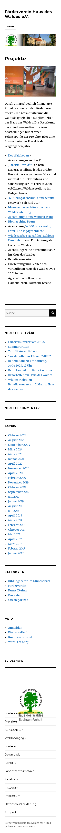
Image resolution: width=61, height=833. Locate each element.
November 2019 (18, 482)
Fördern (10, 746)
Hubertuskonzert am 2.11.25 (26, 342)
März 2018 (15, 520)
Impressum (12, 795)
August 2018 (16, 506)
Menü (10, 26)
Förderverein (17, 585)
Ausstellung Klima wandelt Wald (30, 216)
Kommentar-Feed (20, 637)
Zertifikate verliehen (22, 351)
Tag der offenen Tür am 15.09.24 (29, 356)
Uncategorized (18, 600)
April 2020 (15, 473)
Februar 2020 (17, 477)
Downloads (12, 754)
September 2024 (19, 444)
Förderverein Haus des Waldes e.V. (28, 14)
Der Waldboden (18, 155)
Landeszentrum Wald (19, 771)
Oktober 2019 (17, 487)
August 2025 (16, 440)
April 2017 (15, 539)
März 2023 (15, 454)
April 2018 (15, 515)
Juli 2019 (13, 496)
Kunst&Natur (14, 729)
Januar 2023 (16, 459)
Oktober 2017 (17, 529)
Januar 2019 (16, 501)
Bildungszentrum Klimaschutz (29, 581)
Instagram (11, 787)
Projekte (14, 595)
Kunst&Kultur (17, 590)
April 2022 (15, 463)
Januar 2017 (16, 553)
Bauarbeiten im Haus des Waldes (30, 375)
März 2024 (15, 449)
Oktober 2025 (17, 435)
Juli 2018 (13, 510)
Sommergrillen (18, 346)
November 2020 (18, 468)
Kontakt (10, 762)
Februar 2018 (16, 525)
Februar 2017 (16, 548)
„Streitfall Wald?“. (20, 165)
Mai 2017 (14, 534)
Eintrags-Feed (17, 632)
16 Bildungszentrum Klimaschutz (31, 198)
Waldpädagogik (15, 738)
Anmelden (15, 627)
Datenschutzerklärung (20, 804)
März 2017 (15, 543)
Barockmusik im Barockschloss (30, 370)
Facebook (11, 779)
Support (10, 812)
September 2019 (18, 492)
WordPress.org (18, 641)
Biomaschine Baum (21, 221)
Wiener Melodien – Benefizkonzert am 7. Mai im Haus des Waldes (31, 384)
